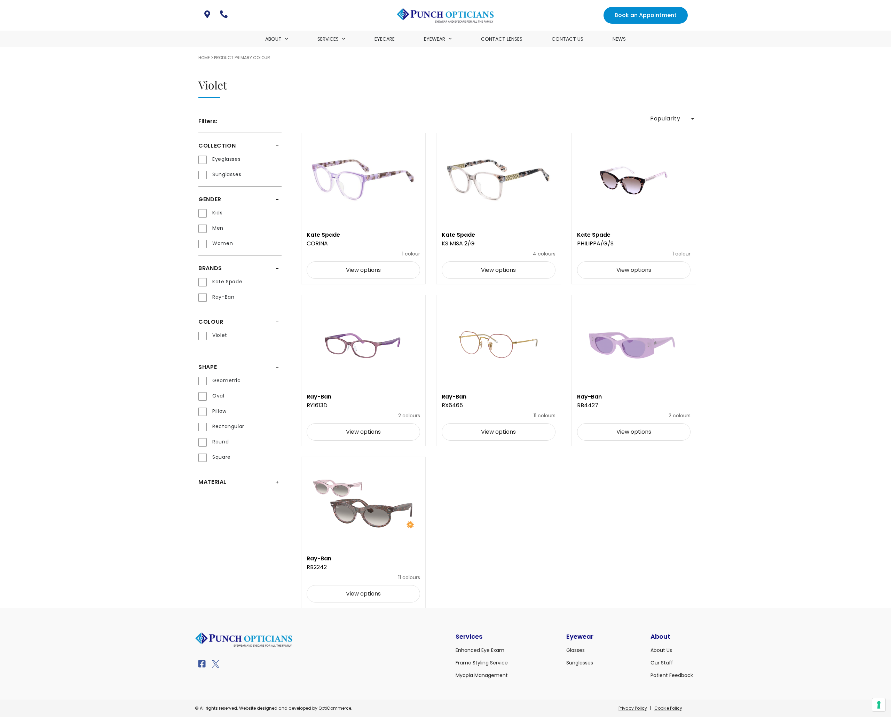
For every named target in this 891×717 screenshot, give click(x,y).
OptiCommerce (334, 708)
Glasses (575, 650)
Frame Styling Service (482, 662)
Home (204, 58)
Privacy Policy (632, 708)
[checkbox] (240, 160)
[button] (671, 119)
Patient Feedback (671, 675)
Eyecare (384, 39)
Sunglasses (579, 662)
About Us (661, 650)
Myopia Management (482, 675)
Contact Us (567, 39)
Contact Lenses (501, 39)
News (619, 39)
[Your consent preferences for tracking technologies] (878, 704)
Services (328, 39)
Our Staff (661, 662)
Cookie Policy (668, 708)
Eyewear (434, 39)
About (273, 39)
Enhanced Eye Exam (480, 650)
